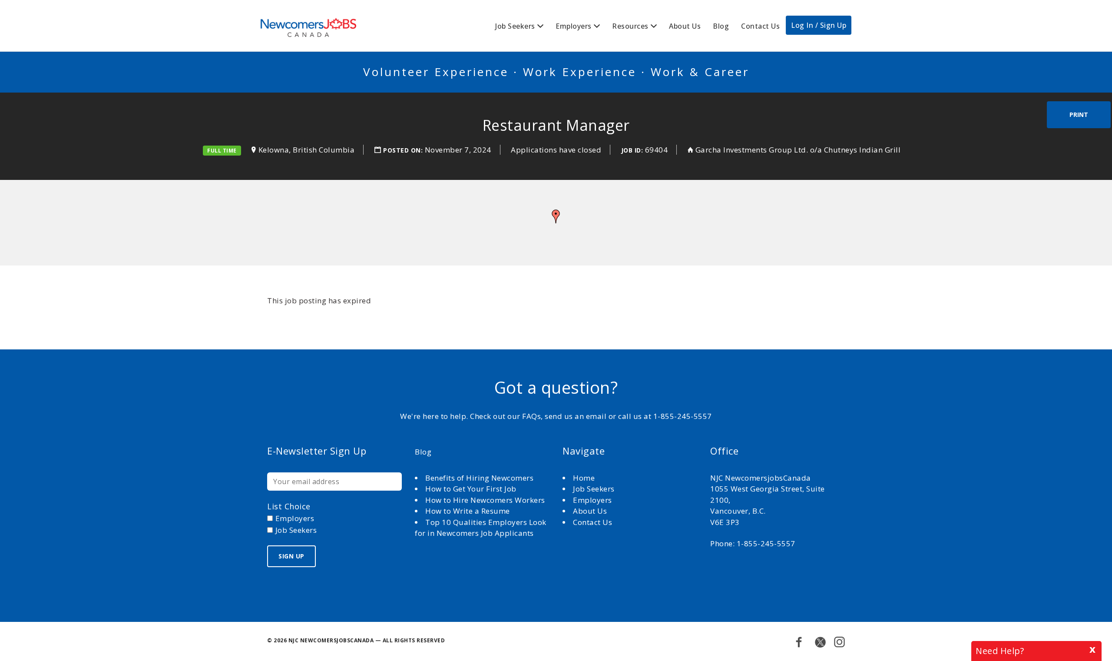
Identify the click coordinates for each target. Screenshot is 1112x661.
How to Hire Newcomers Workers (485, 500)
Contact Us (760, 26)
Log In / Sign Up (818, 25)
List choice (289, 506)
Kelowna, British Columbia (306, 150)
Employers (574, 26)
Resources (630, 26)
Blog (721, 26)
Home (585, 478)
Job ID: (632, 150)
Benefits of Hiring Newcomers (479, 478)
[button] (556, 216)
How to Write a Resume (467, 511)
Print (1078, 114)
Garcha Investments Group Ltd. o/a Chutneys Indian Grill (798, 150)
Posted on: (404, 150)
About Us (685, 26)
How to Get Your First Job (470, 489)
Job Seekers (515, 26)
